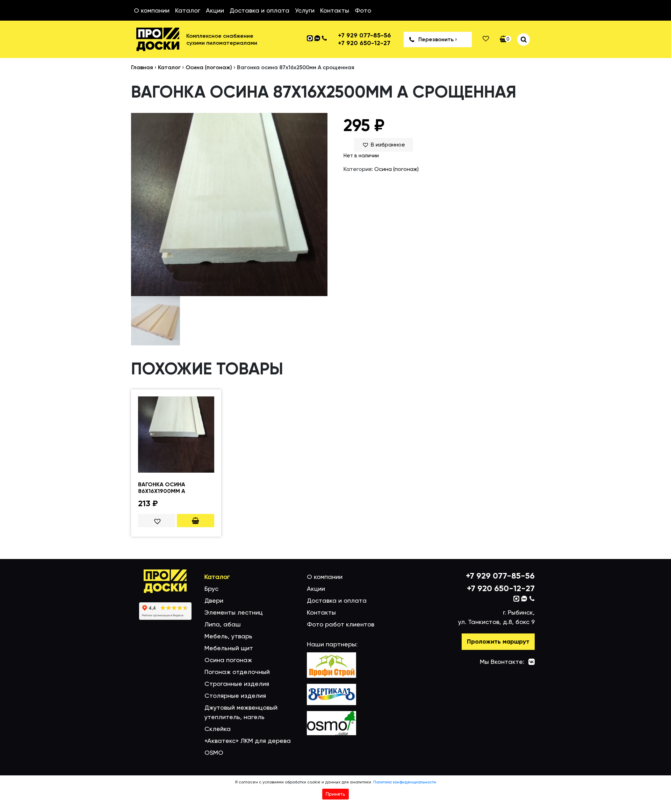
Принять (335, 794)
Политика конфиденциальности (404, 782)
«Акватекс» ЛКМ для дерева (247, 740)
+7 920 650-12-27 (364, 43)
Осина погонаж (228, 660)
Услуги (305, 10)
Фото (363, 10)
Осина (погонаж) (209, 67)
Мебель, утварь (228, 636)
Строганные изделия (236, 683)
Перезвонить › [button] (437, 39)
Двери (213, 600)
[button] (383, 144)
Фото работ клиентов (340, 624)
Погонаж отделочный (237, 671)
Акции (215, 10)
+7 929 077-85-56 (364, 35)
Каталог (187, 10)
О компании (151, 10)
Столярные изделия (235, 695)
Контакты (334, 10)
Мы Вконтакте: (502, 661)
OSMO (213, 752)
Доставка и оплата (259, 10)
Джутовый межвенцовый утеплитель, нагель (240, 712)
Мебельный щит (228, 648)
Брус (211, 588)
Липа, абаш (222, 624)
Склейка (217, 728)
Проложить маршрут (498, 641)
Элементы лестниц (233, 612)
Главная (142, 67)
